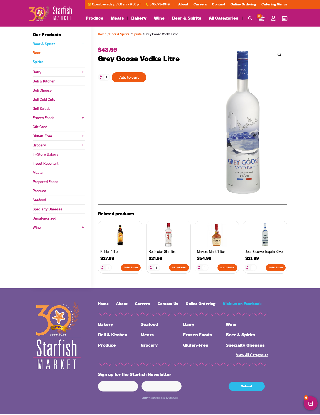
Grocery (39, 145)
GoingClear (173, 397)
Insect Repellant (46, 163)
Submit (246, 386)
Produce (94, 18)
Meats (117, 18)
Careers (200, 4)
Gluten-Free (42, 136)
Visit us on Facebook (242, 303)
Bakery (139, 18)
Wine (159, 18)
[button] (279, 55)
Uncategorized (44, 218)
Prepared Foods (45, 181)
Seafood (39, 200)
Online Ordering (243, 4)
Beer (36, 52)
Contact (218, 4)
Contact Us (168, 303)
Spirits (136, 34)
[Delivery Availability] (284, 18)
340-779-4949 (160, 4)
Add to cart (129, 77)
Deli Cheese (42, 90)
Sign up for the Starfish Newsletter (134, 374)
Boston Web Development (153, 397)
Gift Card (40, 126)
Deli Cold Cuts (44, 99)
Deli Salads (41, 108)
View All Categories (252, 355)
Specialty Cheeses (47, 209)
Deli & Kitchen (44, 81)
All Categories (223, 18)
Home (102, 34)
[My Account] (273, 18)
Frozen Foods (43, 117)
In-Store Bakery (45, 154)
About (183, 4)
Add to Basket (131, 267)
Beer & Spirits (186, 18)
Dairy (37, 72)
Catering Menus (274, 4)
